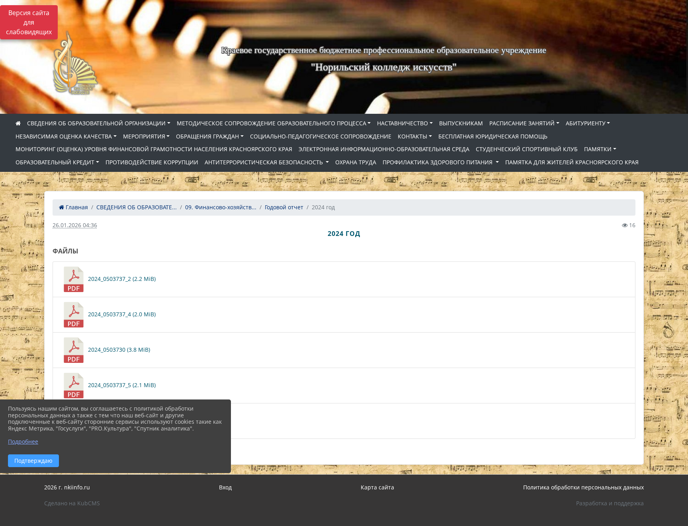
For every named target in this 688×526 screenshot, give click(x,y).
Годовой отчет (284, 207)
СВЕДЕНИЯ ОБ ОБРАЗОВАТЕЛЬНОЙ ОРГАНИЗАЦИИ (96, 123)
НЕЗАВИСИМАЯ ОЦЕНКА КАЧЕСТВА (64, 136)
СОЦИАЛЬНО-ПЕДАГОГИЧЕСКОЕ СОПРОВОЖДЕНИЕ (320, 136)
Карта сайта (377, 487)
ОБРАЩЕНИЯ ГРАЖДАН (207, 136)
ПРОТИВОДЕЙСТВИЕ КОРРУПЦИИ (152, 162)
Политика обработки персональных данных (583, 487)
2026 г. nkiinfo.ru (67, 487)
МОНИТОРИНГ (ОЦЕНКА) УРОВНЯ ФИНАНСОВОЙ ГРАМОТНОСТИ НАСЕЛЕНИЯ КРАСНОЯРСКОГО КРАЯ (154, 149)
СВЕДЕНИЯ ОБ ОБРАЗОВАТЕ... (136, 207)
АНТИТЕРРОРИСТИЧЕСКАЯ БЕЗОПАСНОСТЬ (264, 162)
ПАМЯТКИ (598, 149)
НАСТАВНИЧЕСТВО (402, 123)
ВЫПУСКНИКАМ (461, 123)
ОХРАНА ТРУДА (355, 162)
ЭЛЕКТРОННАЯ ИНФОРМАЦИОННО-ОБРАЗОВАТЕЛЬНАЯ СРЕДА (384, 149)
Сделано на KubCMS (72, 503)
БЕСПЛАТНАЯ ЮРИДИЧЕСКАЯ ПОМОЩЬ (492, 136)
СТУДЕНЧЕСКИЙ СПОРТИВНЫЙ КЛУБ (527, 149)
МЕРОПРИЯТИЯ (144, 136)
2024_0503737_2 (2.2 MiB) (121, 278)
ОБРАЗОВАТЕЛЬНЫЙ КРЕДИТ (55, 162)
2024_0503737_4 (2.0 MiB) (121, 314)
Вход (225, 487)
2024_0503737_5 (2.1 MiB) (121, 385)
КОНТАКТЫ (412, 136)
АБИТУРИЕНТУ (586, 123)
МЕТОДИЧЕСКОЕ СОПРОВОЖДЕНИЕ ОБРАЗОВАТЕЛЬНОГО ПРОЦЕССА (271, 123)
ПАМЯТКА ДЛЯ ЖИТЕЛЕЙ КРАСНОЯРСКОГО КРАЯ (572, 162)
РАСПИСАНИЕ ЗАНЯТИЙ (522, 123)
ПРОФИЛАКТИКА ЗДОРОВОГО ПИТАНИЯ (438, 162)
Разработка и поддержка (610, 503)
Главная (76, 207)
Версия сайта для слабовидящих (29, 22)
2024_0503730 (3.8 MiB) (118, 349)
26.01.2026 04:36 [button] (75, 225)
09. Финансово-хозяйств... (220, 207)
